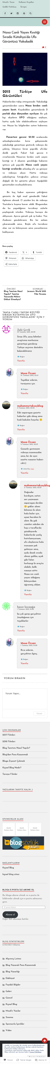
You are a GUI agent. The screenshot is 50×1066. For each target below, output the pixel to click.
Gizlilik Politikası (9, 7)
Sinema (9, 1017)
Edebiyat (10, 978)
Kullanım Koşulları (26, 2)
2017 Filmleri (8, 735)
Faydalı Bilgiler (13, 985)
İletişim (23, 7)
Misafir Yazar (8, 2)
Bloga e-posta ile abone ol (18, 890)
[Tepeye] (44, 1040)
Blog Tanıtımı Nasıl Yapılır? (16, 748)
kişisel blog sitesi (10, 874)
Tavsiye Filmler (9, 774)
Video (8, 1030)
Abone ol (10, 915)
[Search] (30, 13)
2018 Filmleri (8, 741)
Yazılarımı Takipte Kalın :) (17, 790)
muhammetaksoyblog (30, 406)
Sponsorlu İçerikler (15, 1024)
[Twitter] (11, 13)
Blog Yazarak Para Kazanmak (21, 965)
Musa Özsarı (28, 373)
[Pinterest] (24, 13)
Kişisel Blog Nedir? (11, 768)
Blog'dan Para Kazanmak (15, 755)
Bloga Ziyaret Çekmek (13, 761)
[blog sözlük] (23, 849)
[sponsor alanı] (8, 835)
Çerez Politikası (35, 1052)
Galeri (8, 991)
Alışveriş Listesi (13, 959)
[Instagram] (17, 13)
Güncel (9, 998)
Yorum (39, 713)
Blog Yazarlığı (13, 972)
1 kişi (32, 469)
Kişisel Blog (8, 868)
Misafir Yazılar (13, 1011)
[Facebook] (4, 13)
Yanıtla (21, 361)
